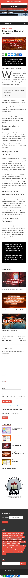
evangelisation (14, 539)
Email (4, 381)
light (21, 545)
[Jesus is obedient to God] (6, 436)
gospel (4, 543)
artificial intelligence (12, 533)
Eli (3, 539)
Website (4, 388)
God (24, 541)
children (10, 535)
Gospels (8, 543)
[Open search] (24, 23)
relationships (5, 551)
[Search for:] (14, 563)
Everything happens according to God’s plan (14, 310)
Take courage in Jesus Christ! (9, 330)
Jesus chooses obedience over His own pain (13, 289)
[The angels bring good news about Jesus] (6, 460)
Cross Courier (13, 570)
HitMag (16, 572)
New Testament (9, 28)
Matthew (8, 547)
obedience (17, 547)
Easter (3, 28)
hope (19, 543)
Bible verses (5, 535)
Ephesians (7, 539)
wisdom (4, 553)
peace (4, 549)
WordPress (9, 572)
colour (21, 535)
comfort (4, 537)
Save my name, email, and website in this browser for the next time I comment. (13, 397)
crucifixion (18, 537)
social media (19, 551)
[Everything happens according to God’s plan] (14, 300)
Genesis (20, 541)
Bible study (20, 533)
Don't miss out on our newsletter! (14, 1)
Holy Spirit (14, 543)
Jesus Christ (11, 545)
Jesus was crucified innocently (17, 428)
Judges (17, 545)
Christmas (16, 535)
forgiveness (9, 541)
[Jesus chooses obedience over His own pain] (14, 280)
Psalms (22, 549)
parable (22, 547)
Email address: (5, 413)
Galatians (15, 541)
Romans (11, 551)
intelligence (5, 545)
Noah (12, 547)
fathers (4, 541)
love (24, 545)
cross (13, 537)
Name (4, 375)
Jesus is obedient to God (18, 436)
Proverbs (12, 549)
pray (7, 549)
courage (9, 537)
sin (15, 551)
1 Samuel (4, 533)
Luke (4, 547)
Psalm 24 (17, 549)
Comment (5, 356)
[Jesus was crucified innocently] (6, 428)
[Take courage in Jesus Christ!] (14, 321)
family (19, 539)
